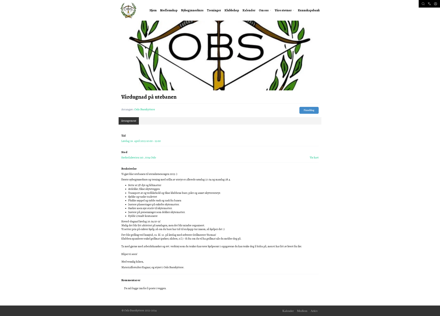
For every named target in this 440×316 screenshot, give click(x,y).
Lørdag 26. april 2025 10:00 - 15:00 (141, 141)
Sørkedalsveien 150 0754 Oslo (138, 157)
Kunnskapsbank (309, 10)
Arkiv (314, 311)
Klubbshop (231, 10)
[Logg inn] (435, 4)
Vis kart (314, 157)
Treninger (214, 10)
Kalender (249, 10)
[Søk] (423, 4)
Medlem (302, 311)
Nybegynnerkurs (192, 10)
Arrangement (128, 121)
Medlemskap (169, 10)
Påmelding (309, 110)
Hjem (153, 10)
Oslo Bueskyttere (144, 109)
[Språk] (429, 4)
